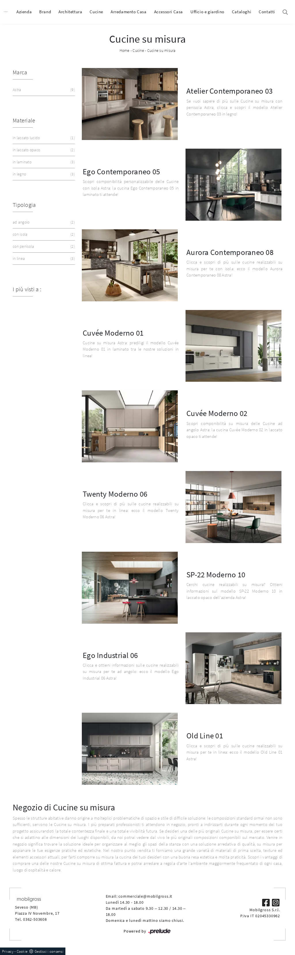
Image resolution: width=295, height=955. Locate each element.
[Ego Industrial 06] (233, 668)
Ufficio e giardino (207, 11)
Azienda (24, 11)
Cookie (22, 951)
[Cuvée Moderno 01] (233, 346)
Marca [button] (20, 72)
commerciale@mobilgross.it (145, 896)
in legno (43, 174)
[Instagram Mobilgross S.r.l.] (275, 902)
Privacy (8, 951)
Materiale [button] (24, 120)
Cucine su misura (161, 50)
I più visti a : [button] (27, 289)
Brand (45, 11)
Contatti (267, 11)
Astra (43, 89)
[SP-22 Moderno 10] (130, 588)
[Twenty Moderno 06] (233, 507)
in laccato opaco (43, 149)
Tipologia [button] (24, 204)
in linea (43, 258)
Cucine (96, 11)
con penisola (43, 246)
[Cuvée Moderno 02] (130, 426)
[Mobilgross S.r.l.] (5, 12)
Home (125, 50)
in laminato (43, 161)
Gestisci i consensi (49, 951)
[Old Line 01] (130, 749)
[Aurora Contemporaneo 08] (130, 265)
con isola (43, 234)
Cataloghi (241, 11)
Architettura (70, 11)
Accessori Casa (168, 11)
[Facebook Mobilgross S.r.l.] (266, 902)
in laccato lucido (43, 137)
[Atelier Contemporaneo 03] (130, 104)
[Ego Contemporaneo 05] (233, 185)
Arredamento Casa (129, 11)
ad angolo (43, 222)
